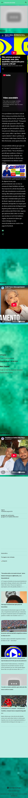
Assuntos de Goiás (9, 2)
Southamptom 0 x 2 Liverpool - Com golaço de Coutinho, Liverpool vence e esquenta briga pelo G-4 (13, 711)
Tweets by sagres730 (6, 511)
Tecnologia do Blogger (15, 787)
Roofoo (18, 790)
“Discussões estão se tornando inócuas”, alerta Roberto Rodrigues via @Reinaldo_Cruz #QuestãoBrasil (13, 576)
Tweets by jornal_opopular (7, 358)
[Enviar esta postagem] (3, 231)
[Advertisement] (14, 265)
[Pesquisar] (26, 2)
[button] (3, 69)
